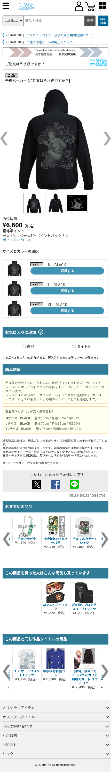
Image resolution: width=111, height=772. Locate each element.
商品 (30, 346)
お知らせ (10, 744)
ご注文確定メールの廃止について (49, 42)
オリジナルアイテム (19, 707)
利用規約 (10, 735)
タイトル (84, 346)
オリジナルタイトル (19, 716)
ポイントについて (17, 239)
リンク (8, 753)
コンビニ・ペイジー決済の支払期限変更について (60, 35)
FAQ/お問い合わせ (17, 725)
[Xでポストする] (36, 487)
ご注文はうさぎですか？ (25, 63)
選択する (67, 271)
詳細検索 (103, 21)
